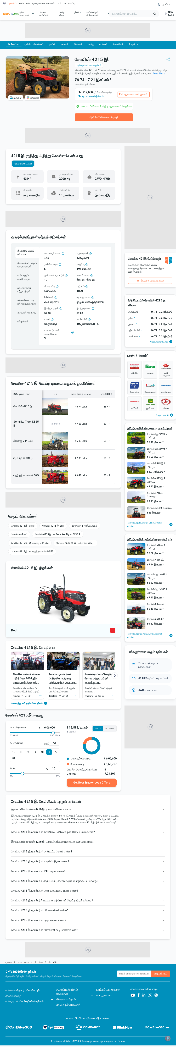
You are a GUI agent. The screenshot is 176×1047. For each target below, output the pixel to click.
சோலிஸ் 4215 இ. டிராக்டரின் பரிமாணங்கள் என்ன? (40, 910)
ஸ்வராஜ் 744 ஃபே (23, 440)
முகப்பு (8, 962)
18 (21, 752)
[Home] (11, 14)
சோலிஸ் (39, 962)
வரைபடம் (98, 728)
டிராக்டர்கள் (23, 962)
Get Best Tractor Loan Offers (91, 782)
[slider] (53, 732)
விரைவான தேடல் (66, 999)
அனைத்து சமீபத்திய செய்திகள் (27, 703)
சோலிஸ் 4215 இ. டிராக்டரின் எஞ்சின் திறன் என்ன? (40, 861)
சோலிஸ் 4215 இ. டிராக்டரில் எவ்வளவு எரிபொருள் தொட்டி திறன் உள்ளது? (52, 900)
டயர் (59, 3)
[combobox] (166, 4)
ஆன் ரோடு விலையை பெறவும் (103, 117)
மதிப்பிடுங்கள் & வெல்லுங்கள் (88, 65)
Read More (159, 73)
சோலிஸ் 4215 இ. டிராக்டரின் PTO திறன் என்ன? (38, 871)
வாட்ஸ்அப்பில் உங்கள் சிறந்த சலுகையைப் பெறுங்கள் (107, 106)
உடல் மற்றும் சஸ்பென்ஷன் (24, 277)
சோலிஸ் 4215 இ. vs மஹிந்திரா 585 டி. (75, 543)
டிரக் (21, 3)
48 (42, 752)
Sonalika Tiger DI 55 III (26, 423)
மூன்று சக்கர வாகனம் (43, 3)
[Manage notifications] (168, 1038)
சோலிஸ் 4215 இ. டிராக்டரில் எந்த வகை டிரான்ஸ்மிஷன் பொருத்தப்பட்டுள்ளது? (54, 881)
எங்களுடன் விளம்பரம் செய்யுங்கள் (24, 1001)
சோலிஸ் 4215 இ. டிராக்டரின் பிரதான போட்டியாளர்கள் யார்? (44, 930)
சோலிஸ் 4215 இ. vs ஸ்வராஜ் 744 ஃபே (30, 543)
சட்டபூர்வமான (104, 995)
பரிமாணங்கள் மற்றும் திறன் (24, 289)
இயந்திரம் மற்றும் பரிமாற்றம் (26, 252)
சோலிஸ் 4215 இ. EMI (53, 525)
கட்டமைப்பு (69, 3)
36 (35, 752)
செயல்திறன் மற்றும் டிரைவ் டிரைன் (27, 265)
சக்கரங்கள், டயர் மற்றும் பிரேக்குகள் (27, 302)
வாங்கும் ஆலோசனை (108, 989)
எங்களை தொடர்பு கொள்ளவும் (22, 990)
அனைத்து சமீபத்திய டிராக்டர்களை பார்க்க (144, 635)
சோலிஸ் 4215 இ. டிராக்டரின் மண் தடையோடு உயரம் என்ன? (44, 890)
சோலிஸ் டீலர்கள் (19, 534)
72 (55, 752)
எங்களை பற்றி (13, 996)
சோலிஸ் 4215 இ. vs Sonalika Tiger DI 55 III (58, 534)
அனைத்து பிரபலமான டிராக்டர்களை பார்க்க (144, 524)
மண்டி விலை (61, 13)
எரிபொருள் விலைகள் (68, 1004)
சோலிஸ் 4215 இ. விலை (23, 525)
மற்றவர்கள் (23, 321)
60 (49, 752)
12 (13, 752)
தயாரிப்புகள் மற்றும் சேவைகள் (67, 991)
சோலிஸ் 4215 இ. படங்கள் (84, 525)
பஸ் (28, 3)
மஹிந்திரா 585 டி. (23, 458)
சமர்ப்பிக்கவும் (161, 973)
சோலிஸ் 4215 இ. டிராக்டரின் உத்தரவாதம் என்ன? (38, 920)
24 (28, 752)
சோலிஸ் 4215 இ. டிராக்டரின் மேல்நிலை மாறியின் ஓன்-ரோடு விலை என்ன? (53, 832)
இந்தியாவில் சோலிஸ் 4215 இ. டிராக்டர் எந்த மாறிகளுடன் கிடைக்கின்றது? (52, 841)
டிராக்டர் (13, 3)
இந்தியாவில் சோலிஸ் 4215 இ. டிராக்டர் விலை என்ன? (41, 809)
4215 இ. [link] (52, 962)
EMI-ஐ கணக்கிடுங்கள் (91, 96)
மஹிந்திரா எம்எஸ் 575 (26, 475)
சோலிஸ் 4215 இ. (23, 406)
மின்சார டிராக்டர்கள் (44, 13)
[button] (168, 59)
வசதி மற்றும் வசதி (27, 312)
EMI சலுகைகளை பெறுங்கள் (133, 94)
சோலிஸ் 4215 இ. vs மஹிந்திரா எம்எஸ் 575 (32, 551)
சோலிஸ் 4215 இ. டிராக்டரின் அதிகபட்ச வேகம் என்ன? (41, 851)
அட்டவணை (109, 728)
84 (13, 758)
